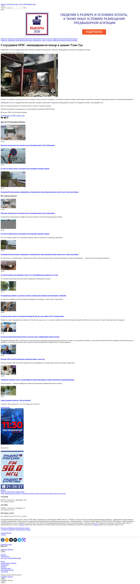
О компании (25, 493)
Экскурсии (62, 493)
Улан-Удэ (9, 115)
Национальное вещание (13, 493)
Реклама (32, 493)
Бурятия (3, 115)
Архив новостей (6, 533)
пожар (18, 115)
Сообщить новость (7, 576)
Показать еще (5, 407)
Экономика (11, 38)
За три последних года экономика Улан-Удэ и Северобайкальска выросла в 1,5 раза (29, 275)
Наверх (3, 490)
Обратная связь (40, 493)
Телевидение (11, 4)
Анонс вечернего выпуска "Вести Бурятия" (16, 400)
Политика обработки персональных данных (15, 528)
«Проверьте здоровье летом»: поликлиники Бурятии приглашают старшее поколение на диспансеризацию (37, 379)
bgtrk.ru (21, 524)
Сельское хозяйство (52, 38)
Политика (74, 38)
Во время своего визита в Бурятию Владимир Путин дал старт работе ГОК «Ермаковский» (32, 316)
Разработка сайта (6, 544)
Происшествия (20, 38)
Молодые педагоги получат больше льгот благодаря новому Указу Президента (28, 145)
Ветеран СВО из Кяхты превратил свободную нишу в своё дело (23, 359)
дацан (23, 115)
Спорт (44, 38)
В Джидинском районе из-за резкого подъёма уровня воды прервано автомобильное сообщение (33, 295)
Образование (37, 38)
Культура (62, 38)
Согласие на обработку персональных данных (16, 529)
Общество (4, 38)
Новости (3, 4)
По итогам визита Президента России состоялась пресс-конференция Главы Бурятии (30, 337)
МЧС (14, 115)
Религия (68, 38)
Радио (3, 493)
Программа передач (51, 493)
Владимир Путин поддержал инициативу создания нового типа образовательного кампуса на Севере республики (39, 192)
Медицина (28, 38)
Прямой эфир (26, 4)
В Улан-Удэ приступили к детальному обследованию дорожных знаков (25, 168)
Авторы (3, 534)
